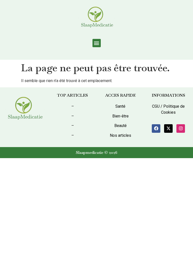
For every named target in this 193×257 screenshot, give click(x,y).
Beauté (120, 125)
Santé (120, 106)
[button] (96, 43)
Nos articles (120, 135)
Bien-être (120, 116)
